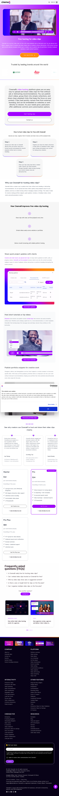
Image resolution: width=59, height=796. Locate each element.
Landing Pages (34, 700)
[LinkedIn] (7, 792)
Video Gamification (9, 690)
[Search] (49, 2)
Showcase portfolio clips (30, 418)
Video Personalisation (10, 688)
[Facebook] (11, 792)
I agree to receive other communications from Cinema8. (22, 757)
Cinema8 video (8, 654)
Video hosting (34, 654)
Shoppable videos (9, 692)
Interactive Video (9, 682)
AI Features (33, 710)
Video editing (34, 666)
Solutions (33, 702)
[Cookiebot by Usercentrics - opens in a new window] (51, 386)
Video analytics (34, 670)
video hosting (23, 89)
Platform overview (35, 652)
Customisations (34, 688)
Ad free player (34, 660)
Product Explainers (9, 734)
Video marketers (9, 726)
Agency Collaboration (10, 736)
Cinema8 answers (35, 728)
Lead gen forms (9, 738)
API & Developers (35, 723)
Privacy (18, 779)
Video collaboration (9, 700)
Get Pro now (44, 506)
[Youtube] (15, 792)
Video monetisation (35, 662)
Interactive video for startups (12, 728)
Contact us (29, 120)
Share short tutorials (29, 360)
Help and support (35, 721)
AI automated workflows (37, 668)
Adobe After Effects (36, 692)
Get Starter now (15, 506)
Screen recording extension (11, 662)
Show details (51, 404)
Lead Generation (9, 732)
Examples (33, 717)
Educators (7, 318)
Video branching (9, 686)
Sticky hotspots (9, 704)
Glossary (33, 726)
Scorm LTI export (35, 694)
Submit (10, 761)
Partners (33, 724)
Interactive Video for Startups (38, 708)
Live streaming (34, 658)
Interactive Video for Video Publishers (40, 706)
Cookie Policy (24, 779)
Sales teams (8, 723)
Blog (32, 719)
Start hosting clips (29, 114)
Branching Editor (35, 690)
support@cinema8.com (12, 783)
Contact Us (7, 656)
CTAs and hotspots (9, 694)
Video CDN (33, 676)
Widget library (34, 684)
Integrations (34, 686)
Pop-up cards (8, 698)
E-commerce (8, 724)
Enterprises (7, 717)
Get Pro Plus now (15, 552)
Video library (34, 656)
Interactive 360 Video (10, 684)
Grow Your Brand (9, 730)
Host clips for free (28, 55)
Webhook (33, 696)
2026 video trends (35, 732)
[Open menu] (57, 2)
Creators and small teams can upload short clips (17, 258)
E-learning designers (10, 719)
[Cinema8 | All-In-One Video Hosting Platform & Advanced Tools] (5, 2)
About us (7, 652)
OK (48, 409)
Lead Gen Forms (9, 696)
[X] (9, 792)
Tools (32, 704)
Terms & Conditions (10, 779)
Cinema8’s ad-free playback (20, 260)
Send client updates (29, 307)
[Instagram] (13, 792)
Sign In (53, 2)
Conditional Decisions (36, 698)
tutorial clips (30, 318)
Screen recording (35, 664)
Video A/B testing (35, 672)
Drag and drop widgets (36, 682)
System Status (8, 660)
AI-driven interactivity (10, 702)
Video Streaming (35, 674)
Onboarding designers (10, 721)
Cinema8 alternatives (36, 730)
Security (7, 658)
